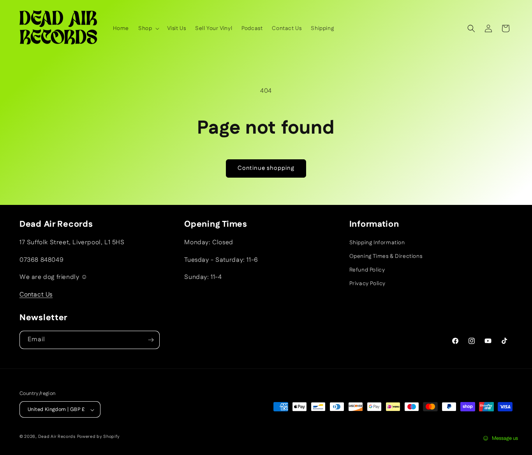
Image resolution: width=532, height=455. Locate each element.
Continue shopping (266, 168)
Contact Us (36, 294)
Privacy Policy (367, 284)
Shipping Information (377, 243)
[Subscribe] (150, 340)
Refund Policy (367, 270)
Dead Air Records (57, 437)
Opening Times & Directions (386, 256)
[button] (148, 28)
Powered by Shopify (98, 437)
